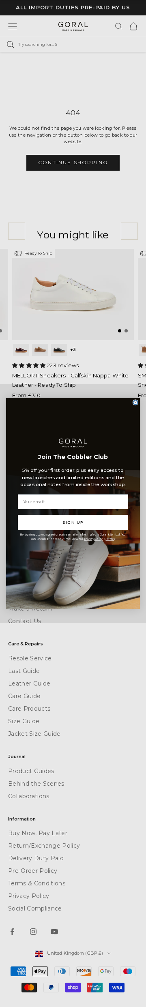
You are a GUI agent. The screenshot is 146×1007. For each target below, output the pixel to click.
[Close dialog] (135, 402)
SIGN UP (73, 522)
